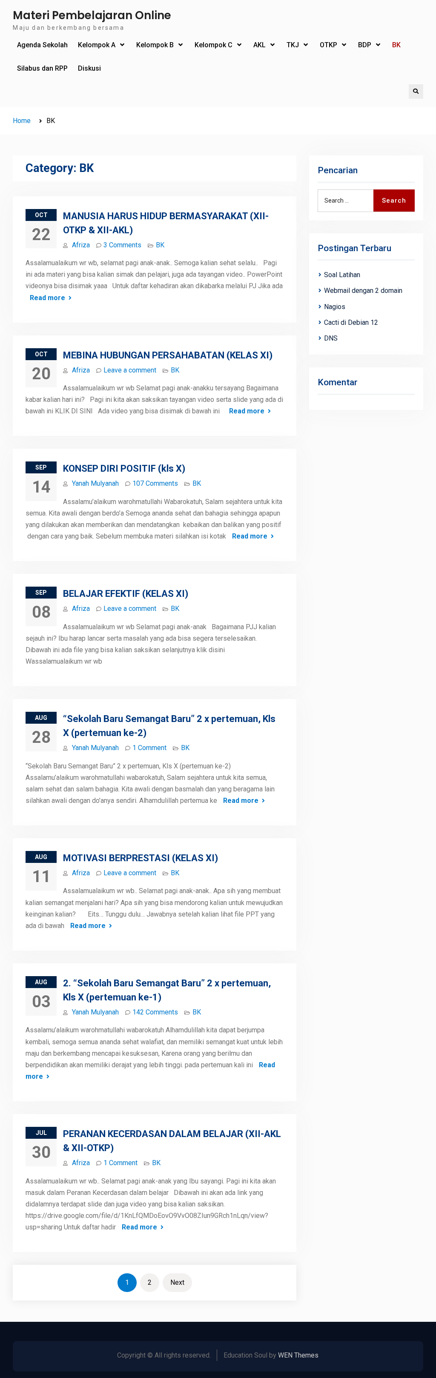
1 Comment (149, 748)
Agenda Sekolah (42, 45)
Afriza (81, 245)
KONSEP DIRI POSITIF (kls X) (124, 468)
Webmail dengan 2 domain (363, 290)
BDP (364, 45)
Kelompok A (96, 45)
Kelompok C (213, 45)
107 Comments (155, 483)
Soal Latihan (342, 275)
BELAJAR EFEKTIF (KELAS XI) (125, 593)
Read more (47, 298)
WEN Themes (298, 1355)
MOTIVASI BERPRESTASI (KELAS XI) (140, 858)
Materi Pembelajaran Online (92, 15)
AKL (259, 45)
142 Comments (155, 1012)
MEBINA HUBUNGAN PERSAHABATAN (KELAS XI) (167, 355)
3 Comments (122, 245)
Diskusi (89, 68)
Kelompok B (155, 45)
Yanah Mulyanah (95, 483)
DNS (331, 338)
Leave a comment (129, 370)
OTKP (328, 45)
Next (177, 1282)
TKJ (293, 45)
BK (396, 45)
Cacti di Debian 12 (351, 322)
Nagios (334, 307)
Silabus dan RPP (42, 68)
